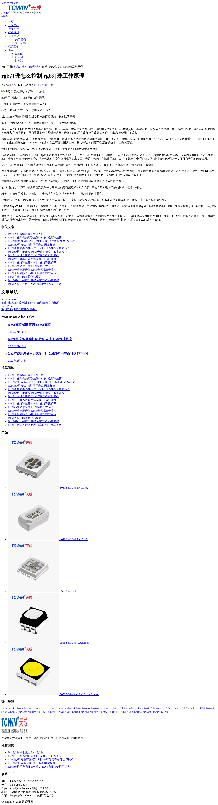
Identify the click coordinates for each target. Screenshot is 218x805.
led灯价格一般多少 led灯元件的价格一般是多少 (36, 251)
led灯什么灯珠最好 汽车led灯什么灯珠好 (32, 258)
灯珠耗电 (120, 712)
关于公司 (20, 43)
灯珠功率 (104, 708)
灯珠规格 (129, 712)
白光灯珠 (156, 712)
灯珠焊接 (76, 712)
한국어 (19, 56)
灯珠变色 (122, 708)
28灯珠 (11, 708)
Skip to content (9, 2)
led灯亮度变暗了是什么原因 (24, 276)
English (19, 53)
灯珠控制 (32, 712)
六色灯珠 (62, 708)
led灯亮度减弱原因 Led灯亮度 (26, 233)
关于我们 (20, 39)
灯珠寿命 (184, 708)
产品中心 (13, 25)
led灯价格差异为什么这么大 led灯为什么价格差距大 (39, 248)
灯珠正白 (67, 712)
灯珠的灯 (112, 712)
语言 (11, 50)
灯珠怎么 (5, 712)
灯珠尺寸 (192, 708)
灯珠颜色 (147, 712)
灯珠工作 (201, 708)
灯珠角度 (138, 712)
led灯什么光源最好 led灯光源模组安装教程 (33, 269)
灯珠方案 (41, 712)
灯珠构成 (58, 712)
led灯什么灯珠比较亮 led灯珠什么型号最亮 (33, 255)
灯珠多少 (157, 708)
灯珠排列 (14, 712)
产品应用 (13, 28)
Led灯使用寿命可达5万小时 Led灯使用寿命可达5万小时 (41, 241)
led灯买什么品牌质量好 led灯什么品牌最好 (33, 280)
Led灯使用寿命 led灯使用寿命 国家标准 (31, 244)
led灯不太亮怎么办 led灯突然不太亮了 (30, 266)
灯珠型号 (148, 708)
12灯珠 (4, 708)
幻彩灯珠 (19, 66)
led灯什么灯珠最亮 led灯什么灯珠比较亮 (32, 262)
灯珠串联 (86, 708)
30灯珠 (18, 708)
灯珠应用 (210, 708)
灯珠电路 (103, 712)
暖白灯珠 (71, 708)
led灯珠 (38, 708)
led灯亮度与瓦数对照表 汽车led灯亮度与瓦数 (35, 283)
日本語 (19, 60)
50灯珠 (32, 708)
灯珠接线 (23, 712)
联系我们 (13, 46)
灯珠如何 (166, 708)
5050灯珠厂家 (45, 85)
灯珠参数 (113, 708)
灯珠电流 (94, 712)
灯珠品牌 (130, 708)
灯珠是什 (50, 712)
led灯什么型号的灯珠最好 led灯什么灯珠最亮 (35, 237)
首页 (11, 21)
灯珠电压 (85, 712)
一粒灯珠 (53, 708)
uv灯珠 (46, 708)
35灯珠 (25, 708)
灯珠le (78, 708)
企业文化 (13, 35)
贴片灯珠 (165, 712)
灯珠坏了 (139, 708)
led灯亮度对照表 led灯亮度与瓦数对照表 (32, 273)
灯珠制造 (95, 708)
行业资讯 (13, 32)
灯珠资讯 (33, 66)
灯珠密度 (175, 708)
